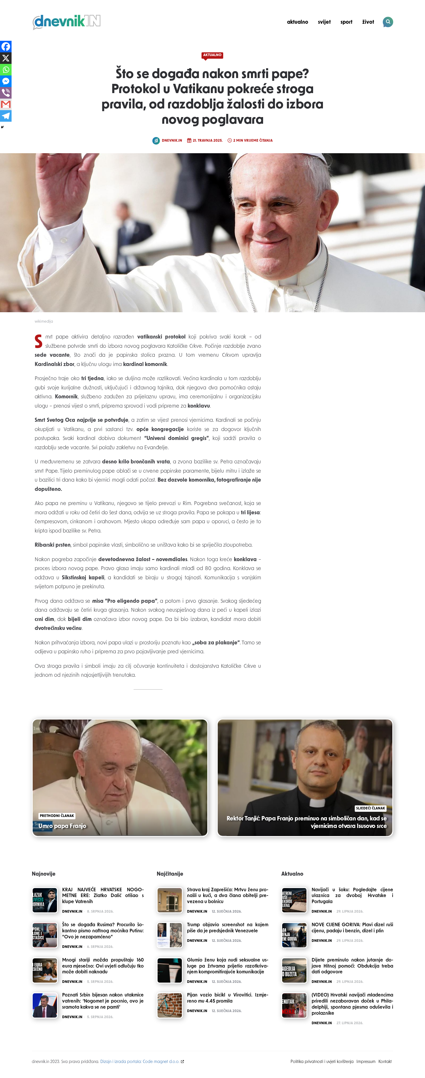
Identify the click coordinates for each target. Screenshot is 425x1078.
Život (368, 22)
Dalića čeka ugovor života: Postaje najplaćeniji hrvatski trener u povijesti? (354, 42)
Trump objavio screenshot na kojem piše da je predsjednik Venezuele (228, 928)
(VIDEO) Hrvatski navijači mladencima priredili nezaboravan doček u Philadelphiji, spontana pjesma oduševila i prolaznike (352, 1004)
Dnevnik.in (172, 141)
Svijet (324, 22)
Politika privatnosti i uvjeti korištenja (322, 1062)
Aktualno (297, 22)
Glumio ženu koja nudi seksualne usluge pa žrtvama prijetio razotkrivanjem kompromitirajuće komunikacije (228, 966)
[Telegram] (6, 116)
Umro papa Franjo (62, 826)
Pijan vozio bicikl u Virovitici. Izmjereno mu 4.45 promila (228, 998)
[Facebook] (6, 46)
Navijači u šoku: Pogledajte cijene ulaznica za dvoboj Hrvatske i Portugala (352, 896)
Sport (346, 22)
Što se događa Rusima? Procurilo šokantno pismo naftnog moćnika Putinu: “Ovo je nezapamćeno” (103, 931)
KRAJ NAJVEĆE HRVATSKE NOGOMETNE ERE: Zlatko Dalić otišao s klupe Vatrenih (103, 896)
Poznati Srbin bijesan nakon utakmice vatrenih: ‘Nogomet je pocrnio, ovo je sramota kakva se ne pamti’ (103, 1001)
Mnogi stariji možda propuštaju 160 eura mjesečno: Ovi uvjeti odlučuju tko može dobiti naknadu (103, 966)
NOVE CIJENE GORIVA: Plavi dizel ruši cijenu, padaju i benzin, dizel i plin (352, 928)
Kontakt (385, 1062)
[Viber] (6, 93)
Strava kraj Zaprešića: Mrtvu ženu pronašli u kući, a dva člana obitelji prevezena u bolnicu (228, 896)
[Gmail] (6, 104)
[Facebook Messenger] (6, 81)
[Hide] (2, 127)
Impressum (366, 1062)
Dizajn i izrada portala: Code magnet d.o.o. (140, 1062)
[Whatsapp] (6, 69)
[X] (6, 58)
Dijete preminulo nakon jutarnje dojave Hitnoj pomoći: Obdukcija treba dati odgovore (352, 966)
